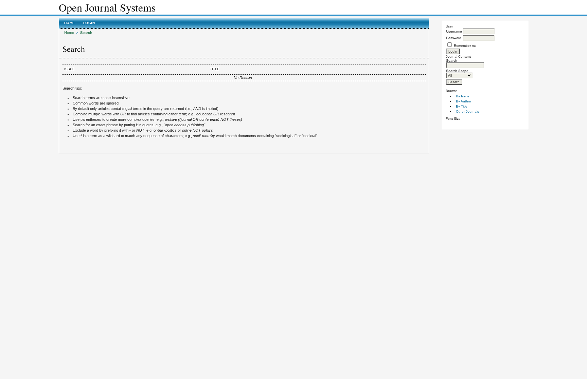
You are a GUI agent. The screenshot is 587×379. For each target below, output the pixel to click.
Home (69, 23)
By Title (461, 106)
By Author (463, 101)
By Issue (462, 96)
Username (454, 31)
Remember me (465, 46)
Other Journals (467, 111)
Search (86, 33)
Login (89, 23)
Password (453, 38)
